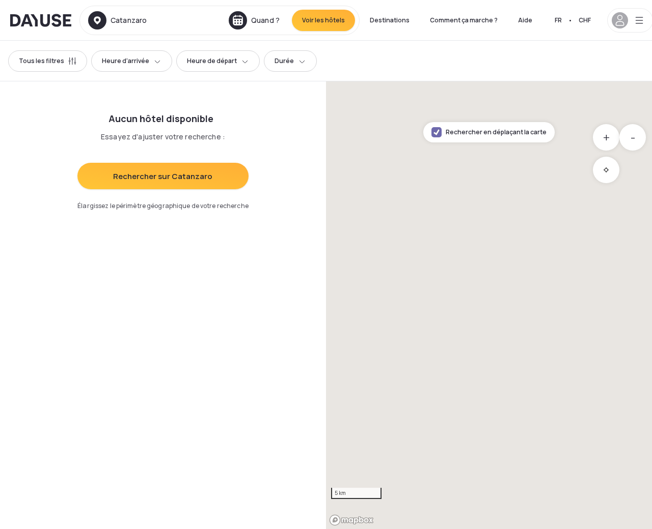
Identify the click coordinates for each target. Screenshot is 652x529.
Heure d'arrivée (125, 60)
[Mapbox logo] (351, 520)
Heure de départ (212, 60)
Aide (525, 20)
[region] (489, 305)
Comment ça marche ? (464, 20)
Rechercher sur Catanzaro (162, 176)
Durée (284, 60)
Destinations (390, 20)
